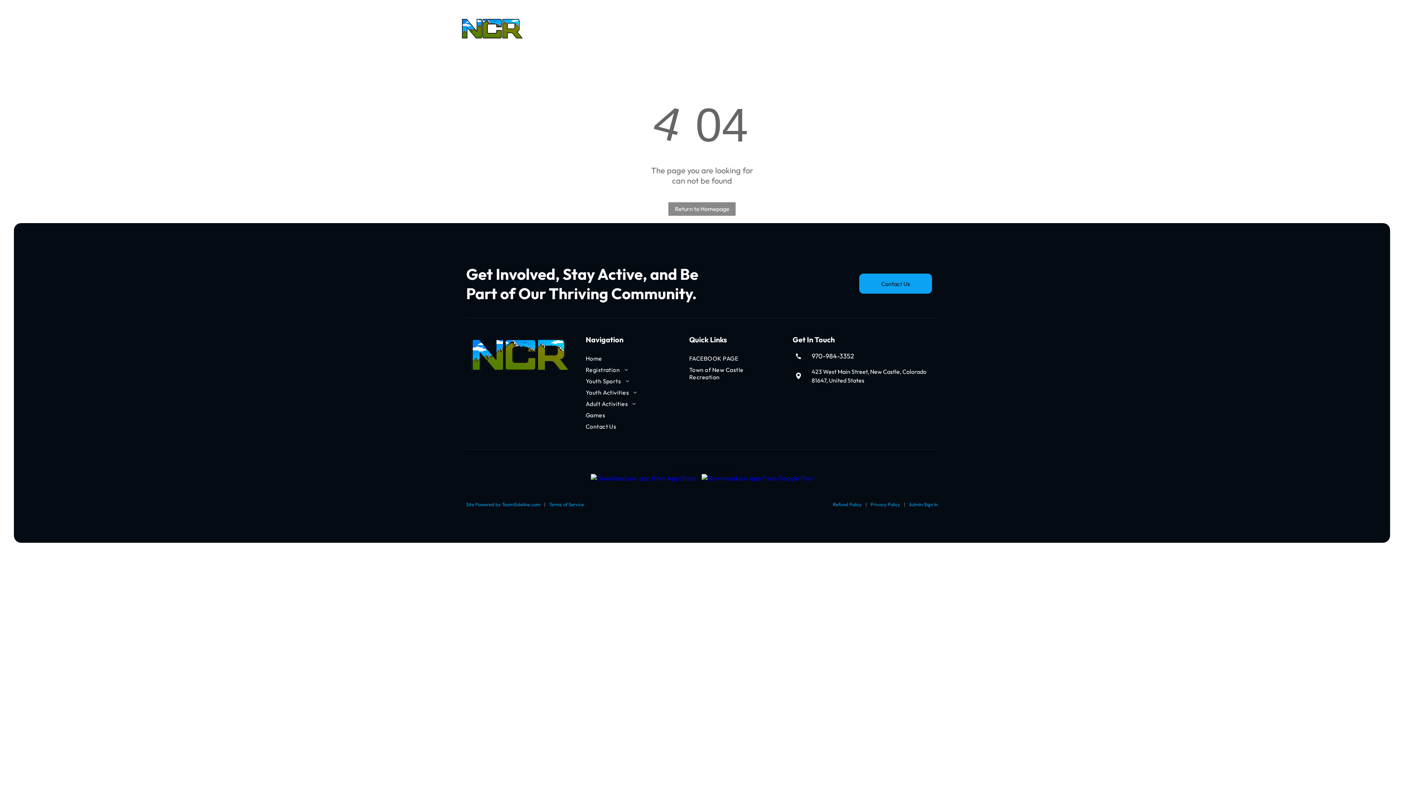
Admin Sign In (923, 504)
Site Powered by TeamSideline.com (503, 504)
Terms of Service (566, 504)
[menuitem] (557, 29)
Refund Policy (847, 504)
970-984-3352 (833, 356)
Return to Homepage (702, 208)
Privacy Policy (885, 504)
